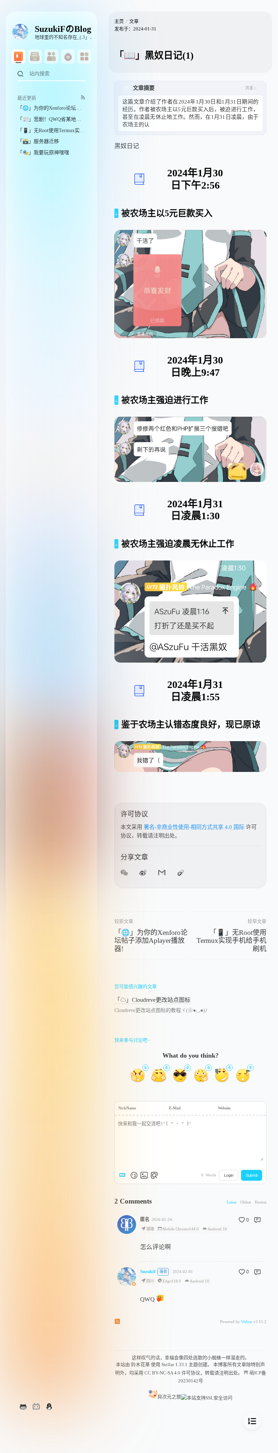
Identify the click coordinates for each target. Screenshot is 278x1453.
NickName (127, 1108)
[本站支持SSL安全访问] (206, 1396)
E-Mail (175, 1108)
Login (228, 1175)
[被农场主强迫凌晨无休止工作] (116, 544)
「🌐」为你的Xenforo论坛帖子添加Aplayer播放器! (151, 941)
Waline (246, 1321)
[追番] (68, 56)
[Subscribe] (83, 97)
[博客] (18, 56)
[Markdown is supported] (123, 1175)
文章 (134, 21)
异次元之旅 (169, 1396)
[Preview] (154, 1175)
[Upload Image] (144, 1175)
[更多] (84, 56)
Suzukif (147, 1271)
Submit (252, 1175)
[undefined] (35, 56)
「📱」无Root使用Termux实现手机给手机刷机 (231, 941)
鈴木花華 (140, 1364)
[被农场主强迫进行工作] (116, 400)
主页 (119, 21)
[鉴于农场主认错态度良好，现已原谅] (116, 724)
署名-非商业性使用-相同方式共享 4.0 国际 (194, 827)
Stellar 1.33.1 (174, 1364)
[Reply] (257, 1220)
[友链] (51, 56)
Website (224, 1108)
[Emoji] (134, 1175)
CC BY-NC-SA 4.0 (162, 1373)
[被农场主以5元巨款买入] (116, 213)
